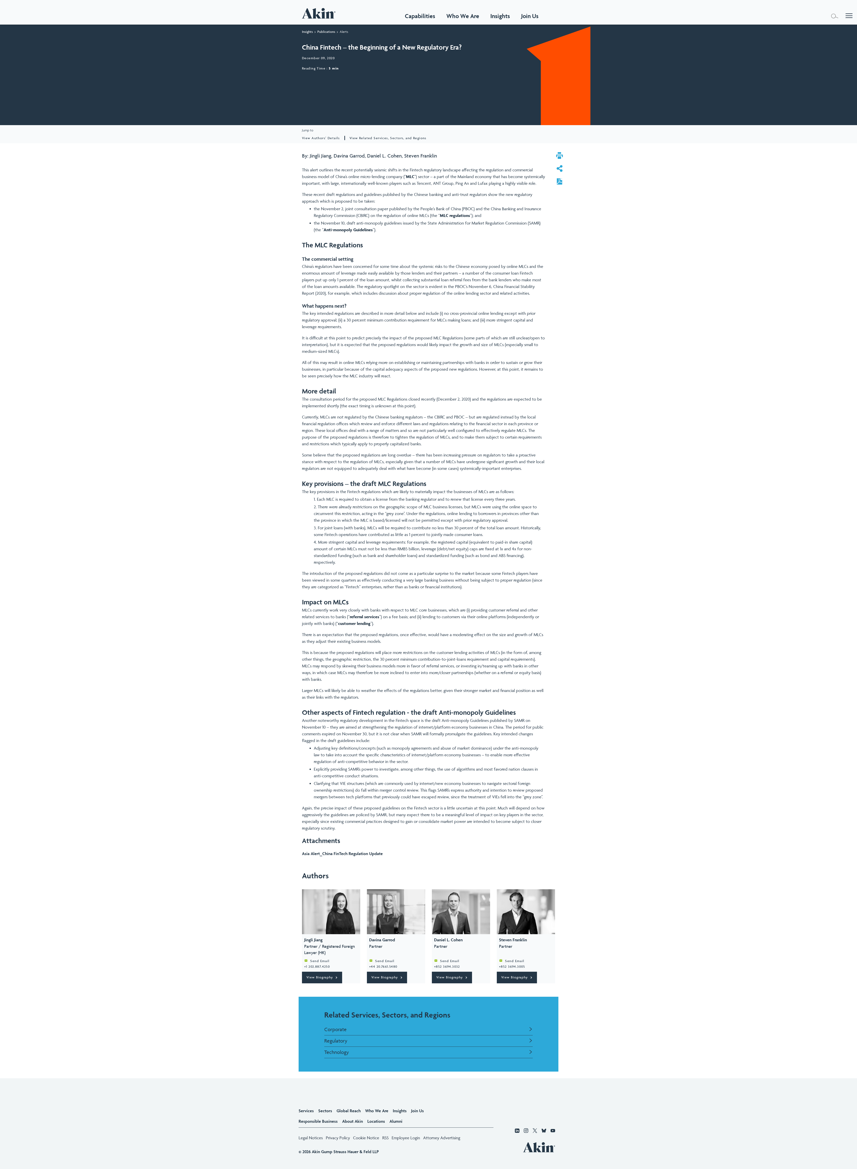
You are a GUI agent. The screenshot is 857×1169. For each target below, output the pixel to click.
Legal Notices (311, 1137)
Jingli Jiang (320, 156)
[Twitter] (535, 1131)
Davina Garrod (349, 156)
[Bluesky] (544, 1131)
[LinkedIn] (517, 1131)
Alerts (344, 31)
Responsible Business (318, 1121)
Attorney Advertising (441, 1137)
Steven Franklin (420, 156)
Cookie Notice (366, 1137)
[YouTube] (553, 1131)
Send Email (319, 961)
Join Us (417, 1110)
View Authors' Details (321, 138)
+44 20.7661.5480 (383, 966)
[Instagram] (526, 1131)
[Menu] (849, 16)
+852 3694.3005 (512, 966)
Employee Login (406, 1137)
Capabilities (420, 16)
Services (306, 1110)
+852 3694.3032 (447, 966)
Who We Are (462, 16)
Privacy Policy (338, 1137)
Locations (376, 1121)
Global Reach (349, 1110)
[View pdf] (559, 182)
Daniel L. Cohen (384, 156)
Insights (307, 31)
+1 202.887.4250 (317, 966)
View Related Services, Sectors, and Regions (387, 138)
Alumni (395, 1121)
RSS (385, 1137)
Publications (326, 31)
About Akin (352, 1121)
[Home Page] (320, 13)
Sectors (325, 1110)
